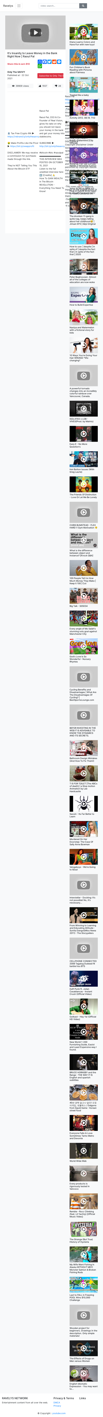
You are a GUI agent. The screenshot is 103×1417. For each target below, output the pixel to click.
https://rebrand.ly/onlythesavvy (23, 136)
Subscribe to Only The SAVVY (51, 75)
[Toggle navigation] (19, 5)
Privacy (57, 1405)
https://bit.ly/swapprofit (22, 146)
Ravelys (8, 5)
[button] (83, 5)
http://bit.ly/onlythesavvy (52, 146)
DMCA (57, 1402)
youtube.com (59, 1413)
